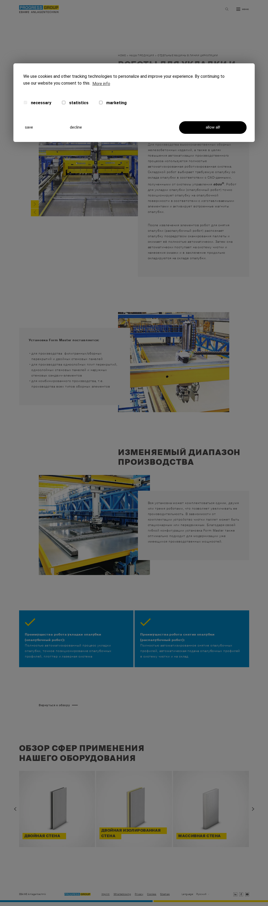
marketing (116, 102)
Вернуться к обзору (54, 705)
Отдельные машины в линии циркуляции (188, 55)
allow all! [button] (213, 127)
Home (122, 55)
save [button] (29, 127)
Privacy (139, 894)
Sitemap (165, 894)
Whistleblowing (122, 894)
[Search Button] (226, 9)
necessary (40, 102)
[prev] (35, 212)
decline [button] (76, 127)
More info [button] (101, 83)
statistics (78, 102)
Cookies (151, 894)
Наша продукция (141, 55)
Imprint (106, 894)
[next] (35, 204)
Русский (201, 894)
